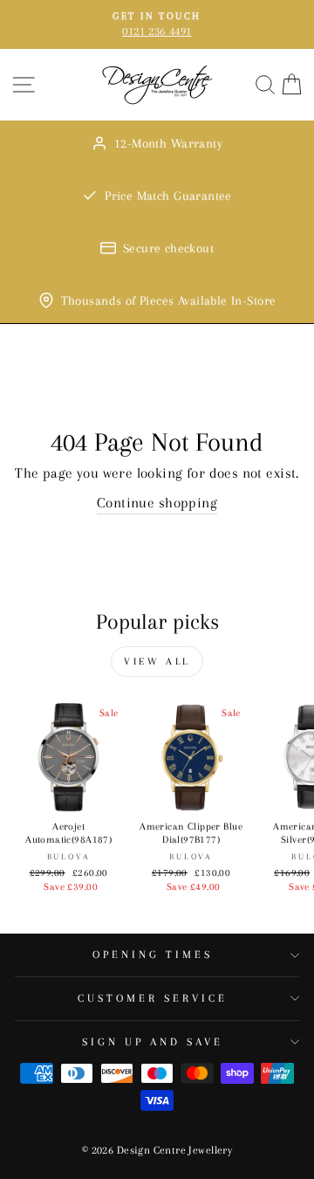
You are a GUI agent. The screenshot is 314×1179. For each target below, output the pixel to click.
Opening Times (152, 954)
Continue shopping (157, 503)
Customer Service (153, 998)
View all (157, 661)
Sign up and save (152, 1042)
